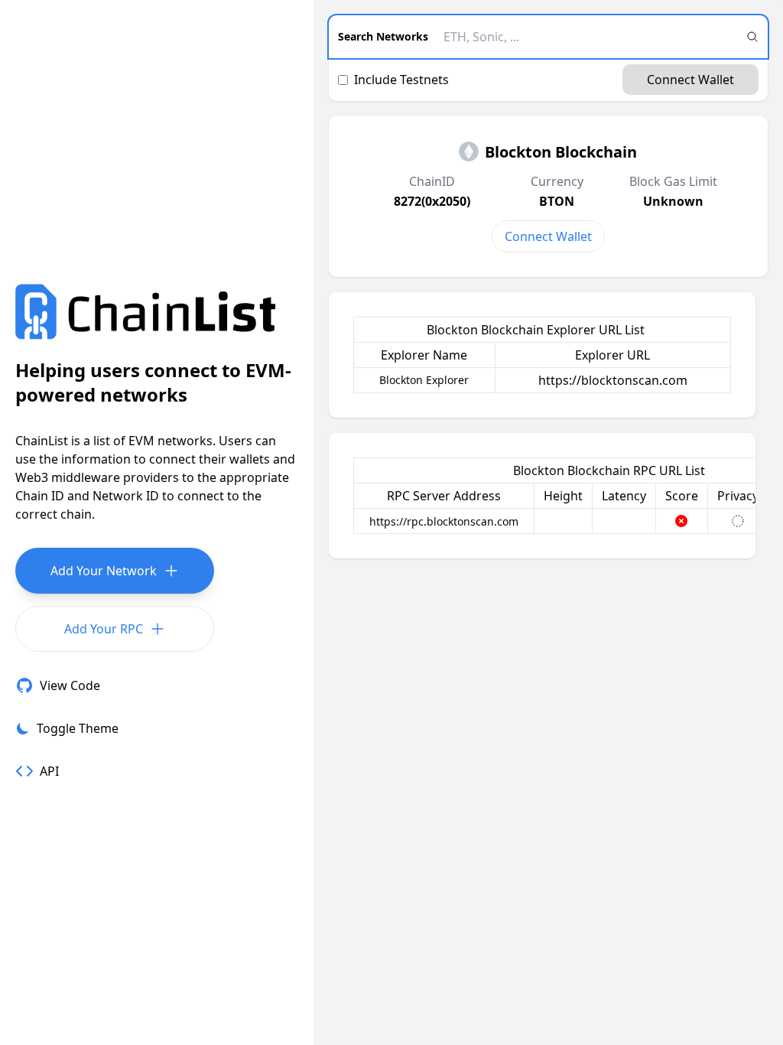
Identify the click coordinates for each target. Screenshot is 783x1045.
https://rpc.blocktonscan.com (443, 521)
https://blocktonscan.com (612, 380)
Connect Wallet (690, 79)
